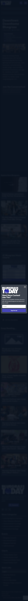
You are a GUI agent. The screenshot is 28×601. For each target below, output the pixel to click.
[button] (25, 287)
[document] (14, 300)
